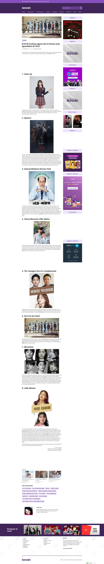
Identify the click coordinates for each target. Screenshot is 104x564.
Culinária (24, 538)
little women (42, 493)
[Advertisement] (41, 64)
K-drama (24, 40)
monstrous (25, 496)
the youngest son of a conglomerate (31, 498)
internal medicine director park (30, 493)
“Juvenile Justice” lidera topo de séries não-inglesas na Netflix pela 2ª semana (41, 479)
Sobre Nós (46, 538)
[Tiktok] (80, 1)
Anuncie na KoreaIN (47, 540)
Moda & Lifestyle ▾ (40, 11)
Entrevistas (62, 11)
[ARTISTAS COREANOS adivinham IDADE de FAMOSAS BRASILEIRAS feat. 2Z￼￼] (71, 530)
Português (90, 563)
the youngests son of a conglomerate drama (33, 501)
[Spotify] (78, 1)
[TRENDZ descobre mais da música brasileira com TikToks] (33, 530)
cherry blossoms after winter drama (47, 491)
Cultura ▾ (23, 11)
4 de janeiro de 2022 (37, 48)
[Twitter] (76, 1)
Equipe (45, 539)
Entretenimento (26, 540)
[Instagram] (74, 1)
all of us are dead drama (38, 488)
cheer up (48, 488)
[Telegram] (81, 1)
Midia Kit (45, 542)
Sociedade (25, 545)
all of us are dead (26, 488)
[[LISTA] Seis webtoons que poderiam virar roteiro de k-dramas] (55, 474)
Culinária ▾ (48, 11)
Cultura (24, 539)
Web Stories (68, 11)
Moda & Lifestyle (26, 544)
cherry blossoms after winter (29, 491)
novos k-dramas (43, 496)
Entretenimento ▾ (31, 11)
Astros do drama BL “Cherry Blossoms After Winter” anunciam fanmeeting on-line (28, 479)
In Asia (74, 11)
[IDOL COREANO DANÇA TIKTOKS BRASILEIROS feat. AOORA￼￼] (52, 530)
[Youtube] (77, 1)
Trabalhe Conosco (47, 543)
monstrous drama (33, 496)
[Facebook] (73, 1)
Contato (79, 11)
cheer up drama (54, 488)
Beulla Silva (25, 48)
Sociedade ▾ (54, 11)
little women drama (51, 493)
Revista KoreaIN (26, 8)
